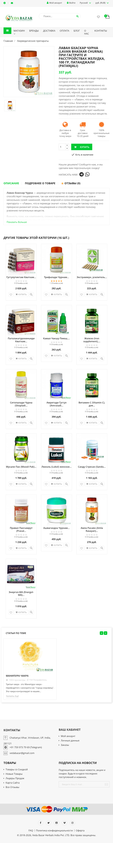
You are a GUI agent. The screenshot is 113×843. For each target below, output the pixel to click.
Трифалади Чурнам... (56, 277)
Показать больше (17, 222)
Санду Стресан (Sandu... (92, 466)
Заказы (65, 745)
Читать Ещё (12, 696)
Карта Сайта (13, 782)
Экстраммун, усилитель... (92, 277)
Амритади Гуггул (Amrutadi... (56, 404)
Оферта (80, 830)
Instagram (72, 823)
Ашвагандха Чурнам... (56, 528)
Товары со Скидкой (17, 769)
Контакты (100, 30)
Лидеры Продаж (15, 778)
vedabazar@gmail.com (12, 3)
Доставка (49, 30)
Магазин (19, 30)
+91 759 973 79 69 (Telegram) (5, 3)
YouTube (56, 823)
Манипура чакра (17, 675)
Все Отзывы (12, 787)
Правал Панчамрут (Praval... (21, 529)
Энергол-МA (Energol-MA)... (21, 593)
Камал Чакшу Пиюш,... (56, 338)
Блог (77, 30)
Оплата (64, 30)
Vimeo (64, 823)
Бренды (34, 30)
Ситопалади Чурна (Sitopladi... (21, 404)
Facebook (40, 823)
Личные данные (70, 740)
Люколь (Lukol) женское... (56, 466)
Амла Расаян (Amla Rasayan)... (92, 529)
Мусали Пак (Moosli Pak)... (21, 466)
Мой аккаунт (68, 736)
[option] (10, 105)
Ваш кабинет (70, 730)
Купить (84, 147)
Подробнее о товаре (40, 183)
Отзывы (72, 183)
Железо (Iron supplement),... (91, 340)
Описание (11, 183)
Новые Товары (14, 774)
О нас (86, 32)
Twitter (48, 823)
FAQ (31, 830)
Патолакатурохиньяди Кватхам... (21, 340)
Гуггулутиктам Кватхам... (21, 277)
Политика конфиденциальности (54, 830)
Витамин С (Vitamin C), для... (92, 404)
